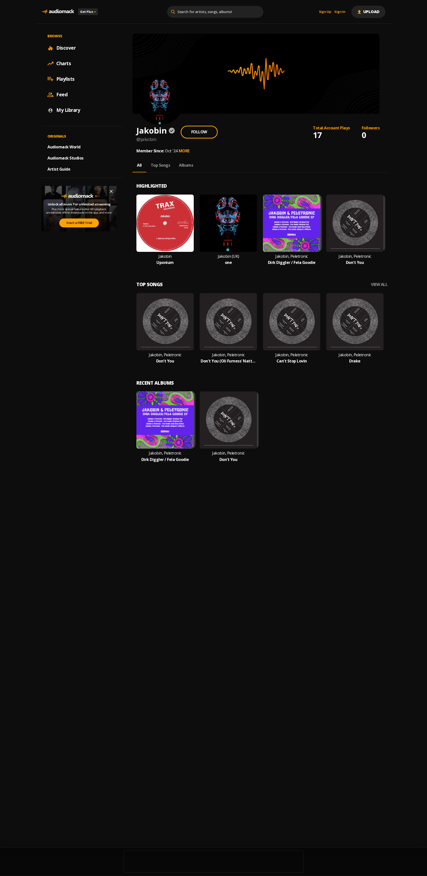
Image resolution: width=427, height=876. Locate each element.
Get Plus (88, 11)
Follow (199, 132)
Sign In (339, 12)
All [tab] (139, 165)
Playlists (65, 79)
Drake (355, 361)
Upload (371, 11)
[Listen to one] (228, 223)
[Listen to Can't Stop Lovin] (291, 321)
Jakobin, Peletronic (291, 256)
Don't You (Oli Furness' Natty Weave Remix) (228, 361)
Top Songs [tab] (160, 165)
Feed (61, 94)
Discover (66, 48)
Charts (63, 63)
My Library (68, 110)
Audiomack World (64, 147)
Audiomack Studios (65, 158)
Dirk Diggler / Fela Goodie (292, 262)
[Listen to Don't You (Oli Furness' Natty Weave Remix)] (228, 321)
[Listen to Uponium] (165, 223)
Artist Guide (58, 169)
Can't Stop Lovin (292, 361)
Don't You (355, 262)
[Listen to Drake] (355, 321)
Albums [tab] (186, 165)
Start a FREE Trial (79, 222)
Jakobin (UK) (228, 256)
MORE (184, 151)
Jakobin (165, 256)
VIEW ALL (379, 284)
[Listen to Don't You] (355, 223)
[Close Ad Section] (111, 191)
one (228, 262)
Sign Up (325, 12)
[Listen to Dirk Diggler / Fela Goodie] (291, 223)
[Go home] (58, 11)
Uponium (165, 262)
